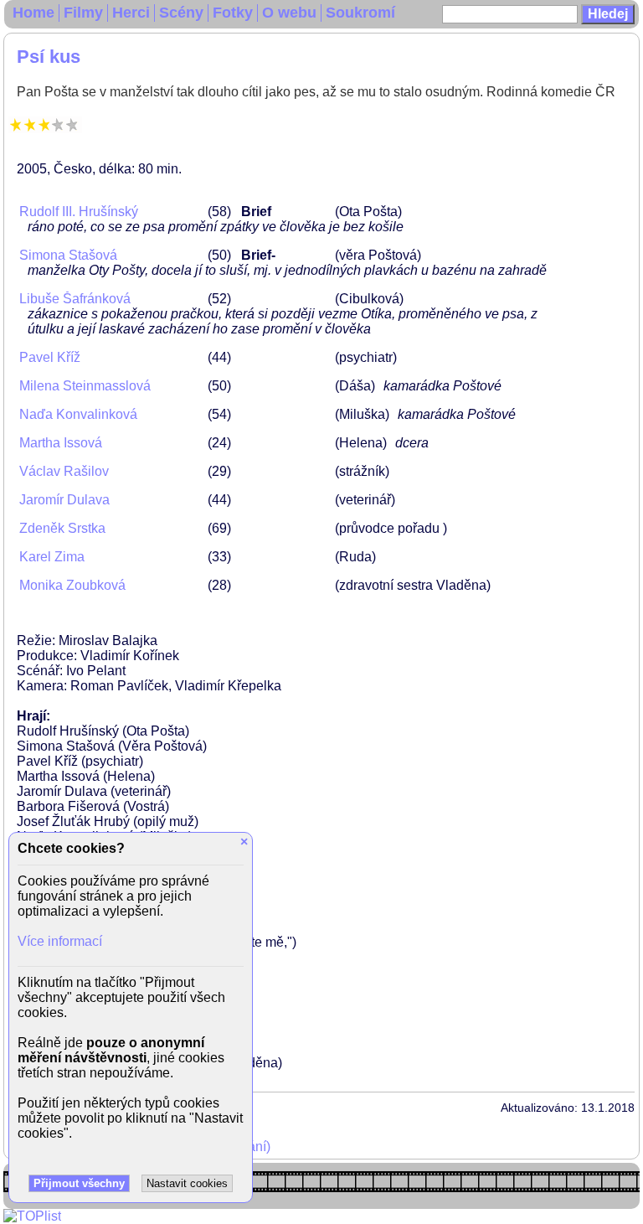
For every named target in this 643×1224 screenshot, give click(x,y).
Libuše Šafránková (75, 299)
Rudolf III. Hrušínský (78, 211)
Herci (131, 12)
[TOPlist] (32, 1216)
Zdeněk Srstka (62, 528)
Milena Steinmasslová (85, 386)
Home (33, 12)
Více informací (60, 941)
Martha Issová (60, 443)
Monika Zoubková (72, 585)
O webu (289, 12)
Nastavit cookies (187, 1183)
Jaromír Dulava (64, 500)
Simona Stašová (68, 255)
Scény (181, 12)
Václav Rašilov (64, 471)
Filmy (83, 12)
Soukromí (360, 12)
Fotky (233, 12)
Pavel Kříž (49, 357)
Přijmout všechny (79, 1183)
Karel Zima (52, 557)
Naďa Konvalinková (78, 414)
